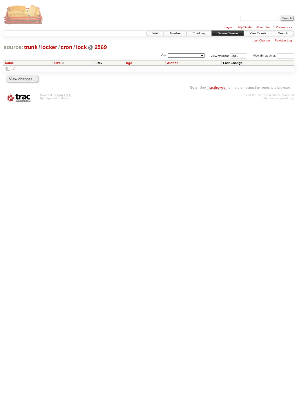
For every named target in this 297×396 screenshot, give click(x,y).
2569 (101, 47)
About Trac (263, 27)
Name (9, 63)
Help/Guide (244, 27)
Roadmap (199, 33)
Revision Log (283, 40)
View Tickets (258, 33)
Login (228, 27)
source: (13, 47)
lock (81, 47)
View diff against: (265, 55)
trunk (30, 47)
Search (283, 33)
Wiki (155, 33)
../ (13, 69)
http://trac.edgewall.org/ (278, 98)
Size (57, 63)
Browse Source (228, 33)
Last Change (261, 40)
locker (49, 47)
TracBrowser (217, 87)
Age (129, 63)
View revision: (220, 55)
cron (67, 47)
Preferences (284, 27)
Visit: (164, 55)
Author (172, 63)
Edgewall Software (56, 98)
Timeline (175, 33)
